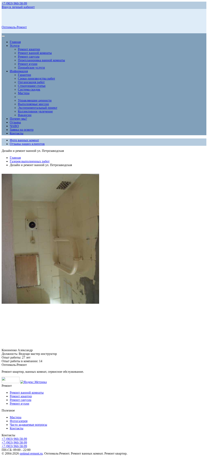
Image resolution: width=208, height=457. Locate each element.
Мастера (23, 93)
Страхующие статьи (32, 86)
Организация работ (31, 82)
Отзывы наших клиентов (27, 144)
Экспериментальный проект (37, 107)
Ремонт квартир (29, 49)
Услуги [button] (15, 45)
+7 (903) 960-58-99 (14, 3)
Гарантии (24, 75)
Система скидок (29, 89)
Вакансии (24, 115)
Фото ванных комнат (24, 140)
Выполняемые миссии (33, 104)
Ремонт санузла (28, 56)
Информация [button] (19, 71)
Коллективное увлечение (35, 111)
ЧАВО (14, 126)
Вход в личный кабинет (18, 7)
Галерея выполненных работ (30, 161)
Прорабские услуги (31, 67)
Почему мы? (18, 118)
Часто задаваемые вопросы (28, 424)
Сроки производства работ (36, 78)
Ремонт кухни (27, 64)
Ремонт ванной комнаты (35, 53)
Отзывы (15, 122)
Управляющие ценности (35, 100)
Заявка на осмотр (22, 129)
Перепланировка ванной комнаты (41, 60)
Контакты (16, 133)
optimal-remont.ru (31, 453)
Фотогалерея (18, 421)
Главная (15, 42)
